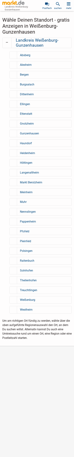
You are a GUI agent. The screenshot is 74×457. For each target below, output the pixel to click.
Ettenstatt (26, 113)
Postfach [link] (47, 8)
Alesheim (26, 64)
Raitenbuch (27, 260)
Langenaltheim (29, 172)
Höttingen (26, 162)
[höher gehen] (7, 42)
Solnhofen (26, 270)
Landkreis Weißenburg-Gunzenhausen (37, 43)
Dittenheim (27, 94)
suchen (58, 8)
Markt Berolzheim (31, 182)
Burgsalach (27, 84)
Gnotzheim (27, 123)
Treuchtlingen (28, 290)
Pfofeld (24, 231)
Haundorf (26, 143)
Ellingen (25, 104)
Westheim (26, 309)
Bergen (24, 74)
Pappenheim (28, 221)
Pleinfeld (25, 241)
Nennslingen (28, 211)
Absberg (25, 55)
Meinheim (26, 192)
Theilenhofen (28, 280)
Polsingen (26, 251)
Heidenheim (27, 153)
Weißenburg (27, 300)
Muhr (23, 202)
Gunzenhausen (29, 133)
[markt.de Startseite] (13, 3)
